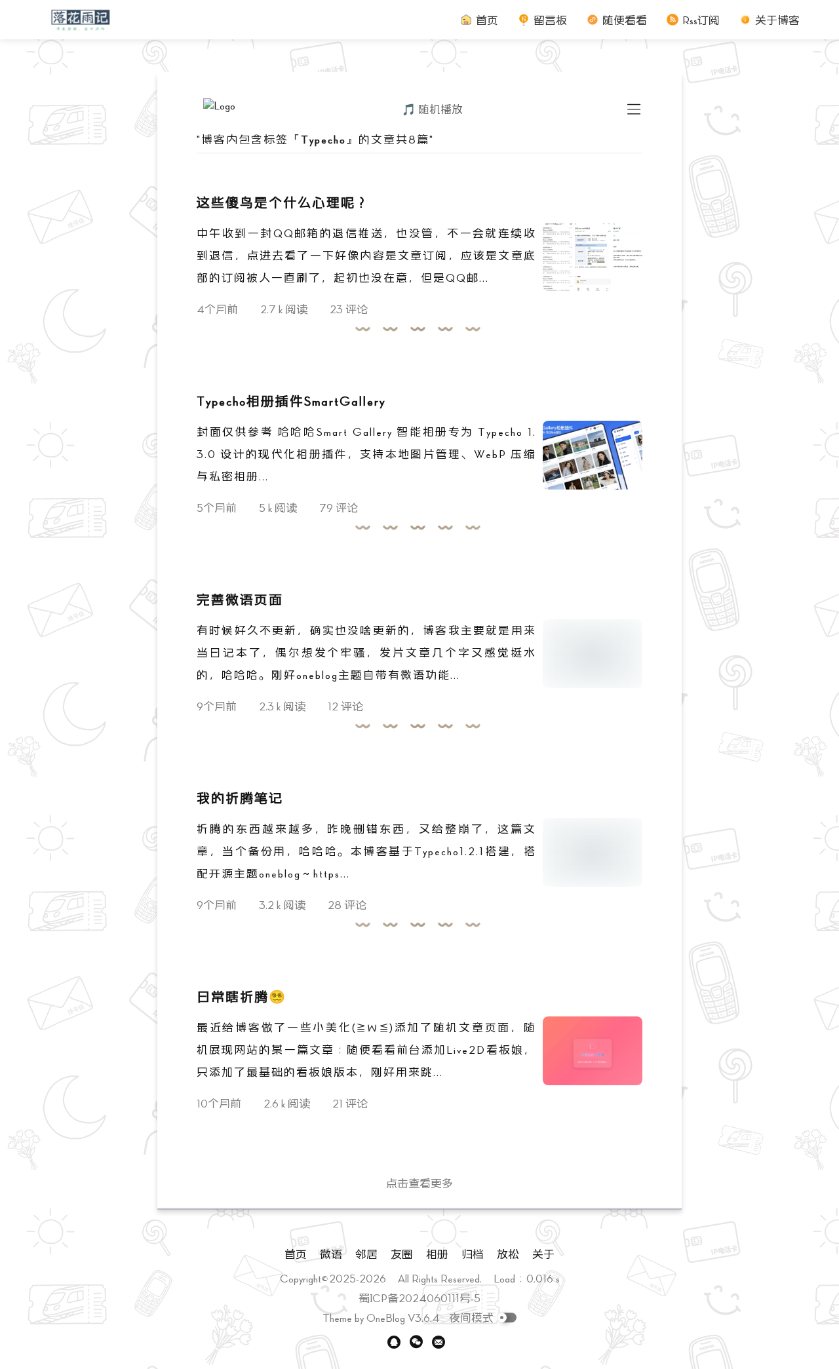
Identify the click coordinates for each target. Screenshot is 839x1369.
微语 (331, 1254)
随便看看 (624, 20)
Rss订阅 (701, 20)
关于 (543, 1254)
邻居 (366, 1254)
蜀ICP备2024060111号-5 (419, 1298)
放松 (508, 1254)
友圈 (402, 1254)
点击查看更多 (419, 1183)
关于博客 (777, 20)
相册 (437, 1254)
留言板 (550, 20)
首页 (487, 20)
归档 (472, 1254)
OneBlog (385, 1317)
